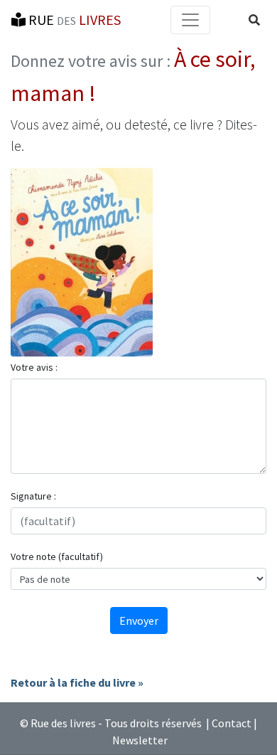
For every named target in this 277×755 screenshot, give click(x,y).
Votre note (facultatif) (57, 556)
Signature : (33, 496)
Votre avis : (34, 367)
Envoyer (138, 620)
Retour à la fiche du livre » (77, 682)
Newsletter (140, 740)
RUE (73, 19)
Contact (231, 723)
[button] (254, 20)
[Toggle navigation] (190, 20)
